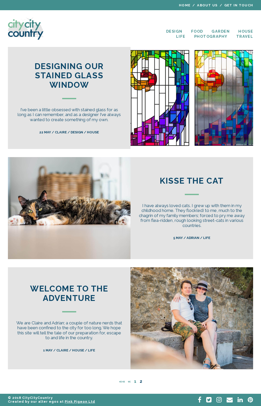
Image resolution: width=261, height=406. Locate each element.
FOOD (197, 31)
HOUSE (245, 31)
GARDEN (221, 31)
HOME (184, 5)
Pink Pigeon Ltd (80, 401)
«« (122, 381)
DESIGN (174, 31)
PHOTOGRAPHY (211, 36)
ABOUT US (207, 5)
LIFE (181, 36)
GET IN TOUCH (238, 5)
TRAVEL (244, 36)
